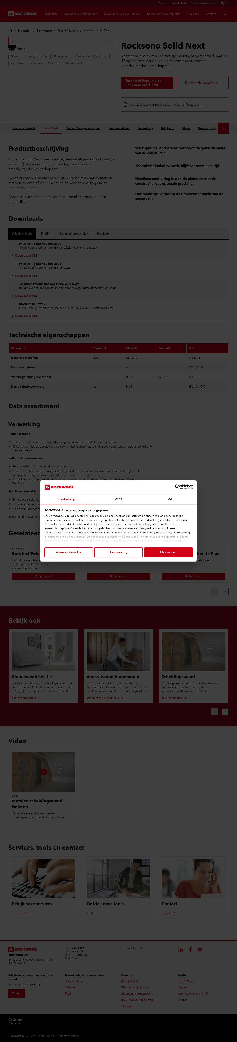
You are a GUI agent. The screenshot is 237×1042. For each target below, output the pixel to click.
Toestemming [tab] (66, 499)
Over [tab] (170, 498)
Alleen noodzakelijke (68, 552)
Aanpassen (116, 552)
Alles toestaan (168, 552)
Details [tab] (118, 498)
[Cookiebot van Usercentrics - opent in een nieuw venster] (177, 487)
